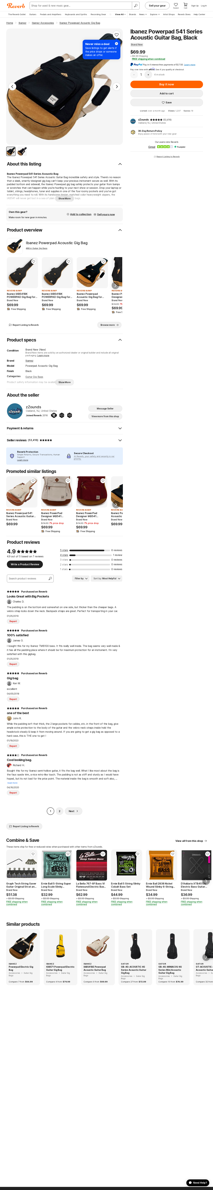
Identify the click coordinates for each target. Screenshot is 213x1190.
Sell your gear (157, 5)
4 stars (64, 555)
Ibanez (29, 360)
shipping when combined (148, 59)
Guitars (32, 14)
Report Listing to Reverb (168, 156)
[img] (156, 120)
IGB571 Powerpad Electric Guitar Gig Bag (60, 968)
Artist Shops (169, 14)
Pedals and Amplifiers (50, 14)
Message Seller (105, 408)
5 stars (64, 550)
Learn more (43, 355)
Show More (64, 198)
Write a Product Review (25, 564)
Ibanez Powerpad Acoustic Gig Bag (56, 243)
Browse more (108, 325)
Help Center (199, 14)
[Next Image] (116, 86)
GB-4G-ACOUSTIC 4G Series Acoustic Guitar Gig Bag (133, 969)
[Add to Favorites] (116, 34)
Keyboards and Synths (76, 14)
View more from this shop (105, 416)
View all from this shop (189, 840)
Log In (204, 5)
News (142, 14)
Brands (132, 14)
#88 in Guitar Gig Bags (36, 248)
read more (12, 783)
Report (13, 621)
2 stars (64, 564)
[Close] (116, 43)
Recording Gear (98, 14)
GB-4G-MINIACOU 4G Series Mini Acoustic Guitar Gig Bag (170, 969)
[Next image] (33, 272)
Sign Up (195, 5)
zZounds (143, 119)
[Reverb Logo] (16, 5)
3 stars (64, 559)
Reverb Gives (184, 14)
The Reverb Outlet (17, 14)
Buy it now (166, 84)
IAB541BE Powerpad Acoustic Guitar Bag (95, 968)
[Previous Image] (12, 86)
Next (71, 811)
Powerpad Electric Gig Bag (21, 968)
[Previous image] (11, 272)
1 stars (64, 569)
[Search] (135, 5)
